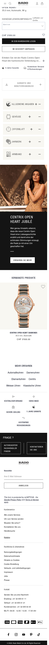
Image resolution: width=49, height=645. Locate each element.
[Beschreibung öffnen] (43, 60)
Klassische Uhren (32, 385)
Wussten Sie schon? (12, 523)
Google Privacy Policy (12, 499)
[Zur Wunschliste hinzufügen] (43, 34)
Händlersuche (9, 531)
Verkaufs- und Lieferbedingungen (17, 568)
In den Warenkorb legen (23, 41)
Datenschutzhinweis (12, 556)
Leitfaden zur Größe (38, 19)
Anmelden (23, 485)
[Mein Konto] (37, 4)
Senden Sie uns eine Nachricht (16, 594)
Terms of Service (32, 499)
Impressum (8, 572)
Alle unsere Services (12, 515)
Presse (7, 580)
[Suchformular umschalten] (10, 4)
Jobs (6, 576)
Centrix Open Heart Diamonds (23, 333)
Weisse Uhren (13, 385)
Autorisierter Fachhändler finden (11, 448)
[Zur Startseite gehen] (23, 3)
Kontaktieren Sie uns (36, 448)
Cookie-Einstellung (11, 564)
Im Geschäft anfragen (24, 49)
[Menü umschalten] (5, 4)
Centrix (32, 378)
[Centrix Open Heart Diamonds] (23, 306)
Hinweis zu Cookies (11, 560)
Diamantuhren (18, 378)
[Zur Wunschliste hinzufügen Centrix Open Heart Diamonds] (43, 286)
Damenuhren (33, 372)
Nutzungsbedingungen (13, 552)
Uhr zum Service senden (14, 519)
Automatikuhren (15, 372)
